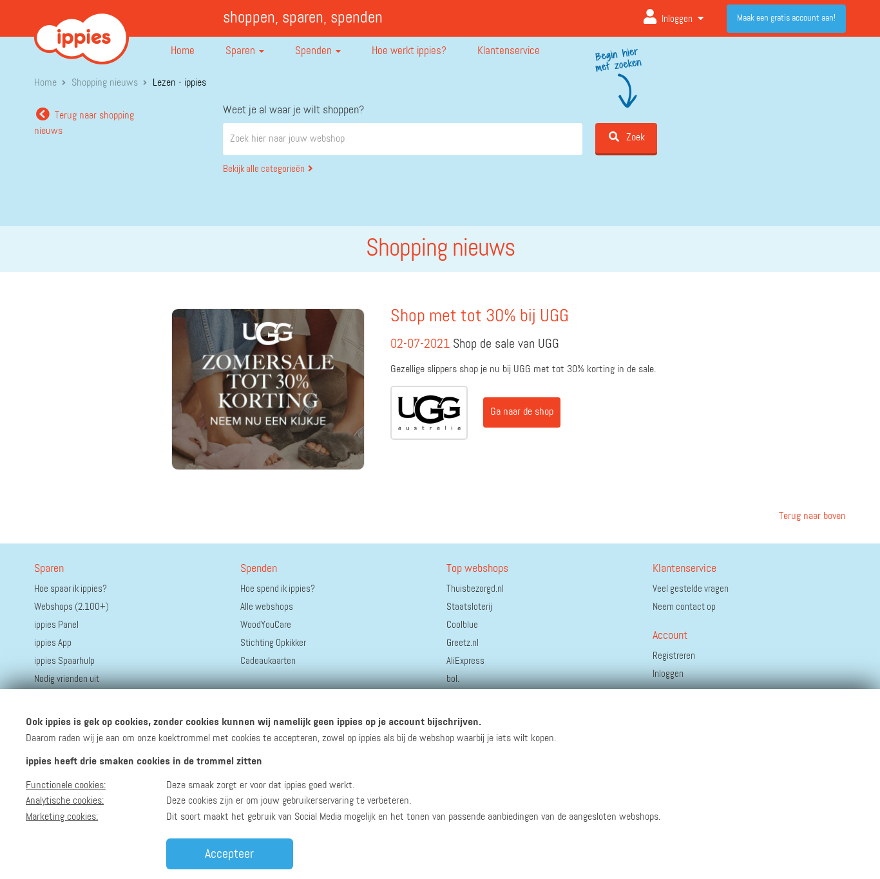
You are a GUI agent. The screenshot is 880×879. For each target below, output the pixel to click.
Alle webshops (266, 607)
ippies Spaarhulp (64, 661)
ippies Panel (56, 625)
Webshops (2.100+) (71, 607)
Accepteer (229, 853)
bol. (452, 679)
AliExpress (465, 661)
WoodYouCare (265, 625)
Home (183, 51)
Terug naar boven (811, 516)
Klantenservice (508, 51)
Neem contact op (684, 607)
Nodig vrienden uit (66, 679)
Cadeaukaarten (268, 661)
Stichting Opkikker (273, 643)
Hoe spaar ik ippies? (70, 589)
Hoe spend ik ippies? (277, 589)
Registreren (674, 656)
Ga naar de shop (521, 412)
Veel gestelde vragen (691, 589)
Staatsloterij (469, 607)
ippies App (53, 643)
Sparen (241, 51)
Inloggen (677, 19)
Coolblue (462, 625)
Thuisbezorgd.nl (475, 589)
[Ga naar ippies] (81, 28)
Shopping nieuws (105, 83)
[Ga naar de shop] (429, 413)
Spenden (314, 51)
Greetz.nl (462, 643)
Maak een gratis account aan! (786, 18)
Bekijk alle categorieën (264, 169)
